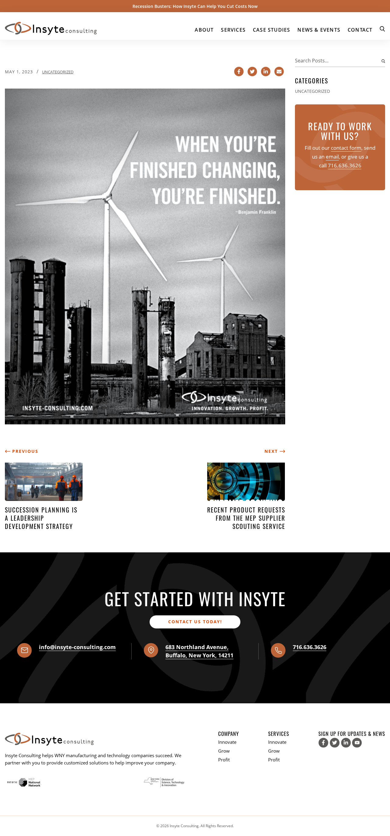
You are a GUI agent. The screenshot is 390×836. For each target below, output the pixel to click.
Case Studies (271, 29)
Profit (224, 760)
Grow (224, 751)
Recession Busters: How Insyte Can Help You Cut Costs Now (195, 6)
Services (233, 29)
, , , (199, 651)
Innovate (227, 742)
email (332, 156)
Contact (360, 29)
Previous (24, 451)
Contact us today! (195, 621)
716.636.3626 (344, 165)
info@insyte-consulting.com (77, 647)
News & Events (318, 29)
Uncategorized (57, 72)
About (204, 29)
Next (272, 451)
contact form (346, 147)
